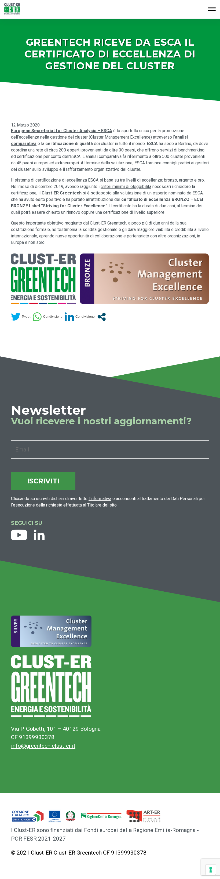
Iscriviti (43, 481)
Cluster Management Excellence (120, 137)
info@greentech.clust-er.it (43, 746)
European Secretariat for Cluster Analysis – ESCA (61, 130)
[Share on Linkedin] (80, 316)
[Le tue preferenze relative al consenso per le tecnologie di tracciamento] (211, 869)
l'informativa (100, 498)
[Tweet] (20, 316)
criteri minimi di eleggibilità (126, 186)
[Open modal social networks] (101, 316)
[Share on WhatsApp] (47, 316)
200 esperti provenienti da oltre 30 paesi (97, 150)
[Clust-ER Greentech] (12, 9)
